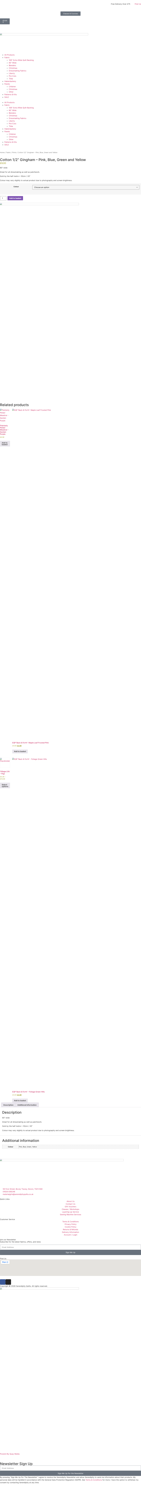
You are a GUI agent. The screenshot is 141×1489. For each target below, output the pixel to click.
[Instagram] (8, 1282)
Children (12, 86)
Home (2, 152)
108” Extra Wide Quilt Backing (21, 60)
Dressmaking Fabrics (17, 71)
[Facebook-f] (3, 1282)
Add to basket (15, 198)
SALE (6, 97)
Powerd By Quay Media (10, 1454)
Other (11, 92)
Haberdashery (10, 81)
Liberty (12, 73)
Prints (14, 152)
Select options (5, 785)
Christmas (13, 68)
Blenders (12, 65)
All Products (9, 55)
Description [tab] (8, 1105)
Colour (16, 186)
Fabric (7, 57)
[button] (70, 99)
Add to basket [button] (5, 444)
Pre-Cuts (12, 76)
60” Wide (12, 63)
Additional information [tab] (27, 1105)
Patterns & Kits (10, 94)
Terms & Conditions (94, 1480)
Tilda (11, 79)
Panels (7, 84)
